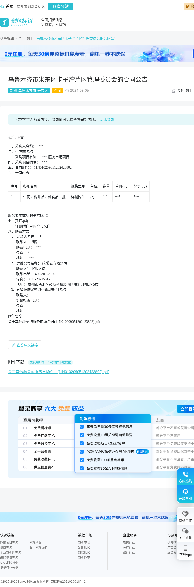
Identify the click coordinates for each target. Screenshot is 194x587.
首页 (10, 6)
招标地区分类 (9, 563)
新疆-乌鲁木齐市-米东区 (29, 91)
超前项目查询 (9, 542)
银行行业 (129, 552)
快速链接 (7, 535)
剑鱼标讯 (7, 38)
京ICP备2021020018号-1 (68, 581)
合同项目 (25, 38)
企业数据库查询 (10, 552)
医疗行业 (129, 547)
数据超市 (84, 557)
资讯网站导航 (38, 547)
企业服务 (130, 535)
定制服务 (84, 547)
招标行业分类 (9, 568)
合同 (57, 91)
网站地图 (35, 542)
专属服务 (174, 535)
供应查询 (6, 547)
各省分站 (61, 6)
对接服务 (84, 552)
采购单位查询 (9, 557)
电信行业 (129, 542)
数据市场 (85, 535)
